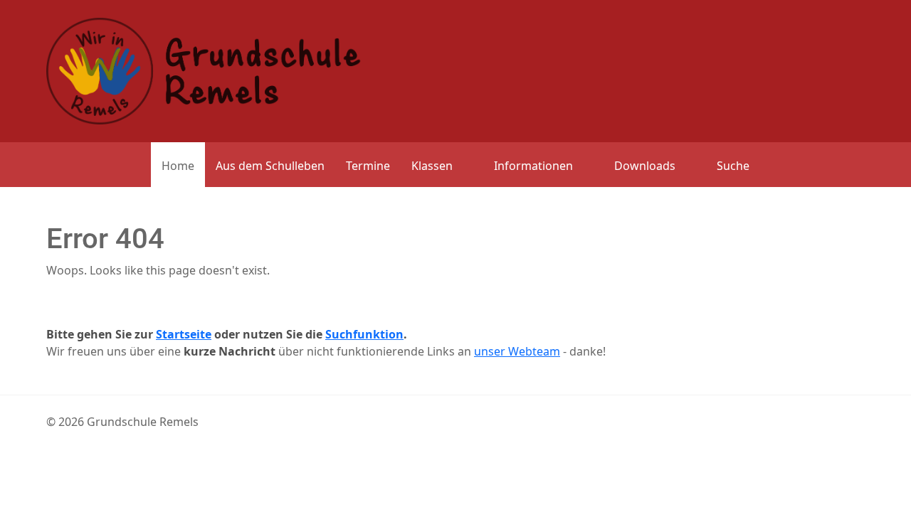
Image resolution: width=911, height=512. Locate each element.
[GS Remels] (204, 70)
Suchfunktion (364, 334)
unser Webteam (517, 351)
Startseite (183, 334)
